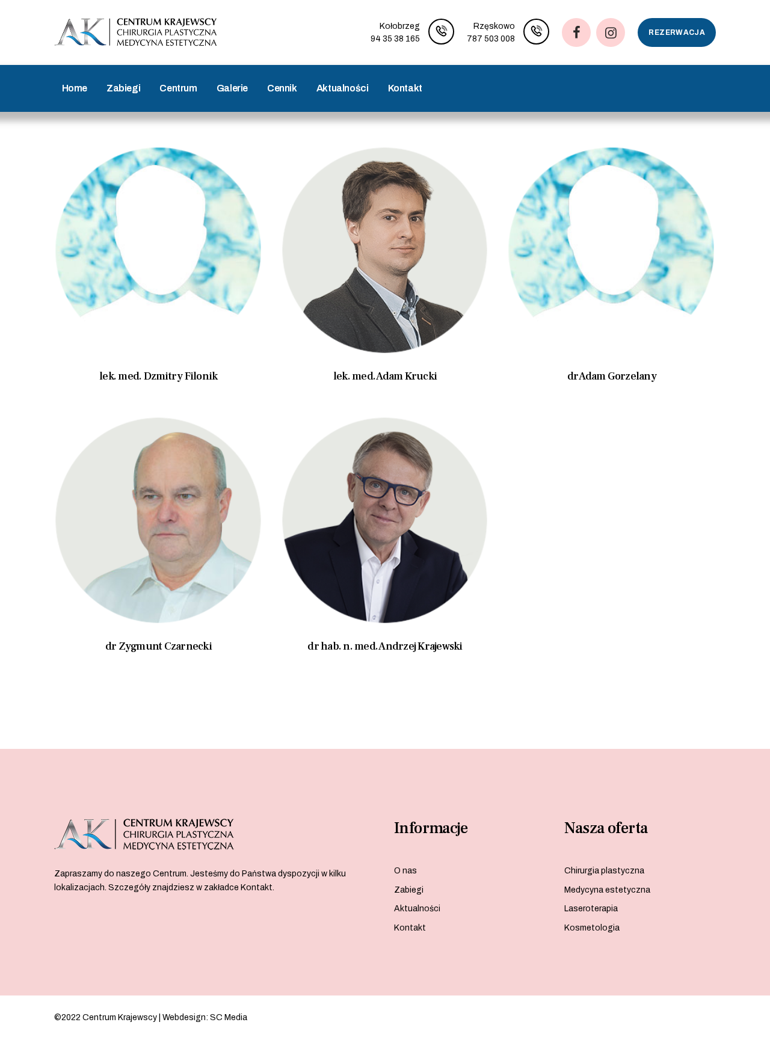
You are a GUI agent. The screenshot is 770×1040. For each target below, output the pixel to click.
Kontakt (410, 927)
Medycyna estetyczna (607, 889)
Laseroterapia (591, 908)
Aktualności (417, 908)
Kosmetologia (592, 927)
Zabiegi (409, 889)
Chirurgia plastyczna (604, 870)
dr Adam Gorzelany (611, 376)
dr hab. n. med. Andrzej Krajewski (384, 646)
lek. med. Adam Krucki (385, 376)
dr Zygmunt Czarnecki (158, 646)
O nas (405, 870)
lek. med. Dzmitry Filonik (158, 376)
